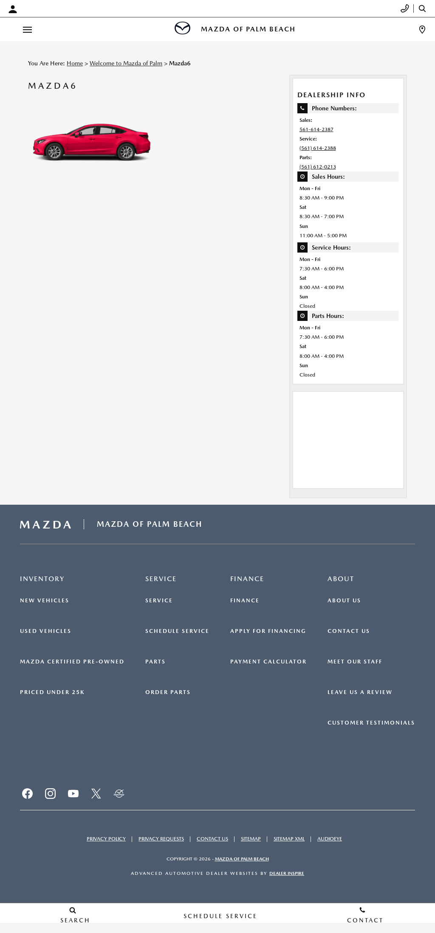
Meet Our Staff (355, 662)
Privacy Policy (106, 839)
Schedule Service (177, 631)
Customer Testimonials (371, 723)
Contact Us (349, 631)
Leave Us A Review (360, 692)
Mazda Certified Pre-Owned (72, 662)
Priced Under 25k (52, 692)
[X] (96, 793)
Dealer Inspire (286, 873)
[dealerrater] (119, 793)
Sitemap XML (289, 839)
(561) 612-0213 (317, 167)
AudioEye (329, 839)
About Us (344, 601)
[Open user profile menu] (15, 9)
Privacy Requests (161, 839)
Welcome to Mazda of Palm (126, 63)
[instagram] (50, 793)
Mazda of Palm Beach (242, 859)
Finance (245, 601)
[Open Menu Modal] (27, 29)
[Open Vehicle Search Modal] (424, 8)
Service (159, 601)
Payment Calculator (268, 662)
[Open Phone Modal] (405, 8)
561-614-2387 (316, 129)
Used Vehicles (45, 631)
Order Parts (168, 692)
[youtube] (73, 793)
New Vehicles (44, 601)
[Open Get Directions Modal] (422, 29)
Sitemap (251, 839)
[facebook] (27, 793)
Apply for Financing (268, 631)
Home (75, 63)
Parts (155, 662)
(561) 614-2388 (317, 148)
